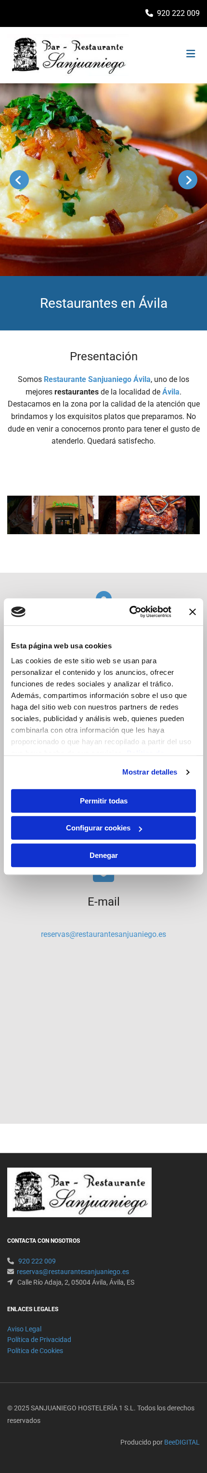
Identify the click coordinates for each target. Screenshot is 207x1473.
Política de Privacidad (39, 1339)
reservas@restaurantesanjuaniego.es (103, 934)
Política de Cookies (35, 1351)
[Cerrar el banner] (192, 611)
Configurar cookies (98, 828)
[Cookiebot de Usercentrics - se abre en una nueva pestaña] (130, 611)
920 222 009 (178, 13)
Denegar (104, 855)
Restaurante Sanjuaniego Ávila (97, 379)
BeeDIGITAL (182, 1442)
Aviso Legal (24, 1329)
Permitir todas (104, 801)
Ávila (171, 391)
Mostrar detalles (150, 772)
